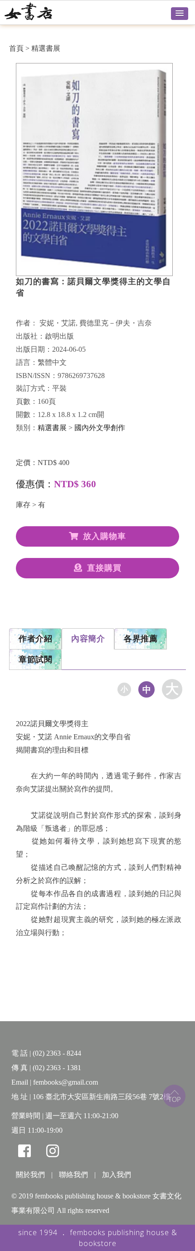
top (174, 1096)
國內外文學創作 (99, 428)
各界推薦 (140, 638)
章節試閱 (35, 659)
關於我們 (30, 1174)
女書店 (39, 11)
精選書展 (45, 48)
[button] (179, 13)
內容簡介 (88, 638)
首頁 (16, 48)
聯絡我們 (73, 1174)
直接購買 (104, 567)
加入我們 (116, 1174)
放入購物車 (104, 536)
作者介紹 (35, 638)
